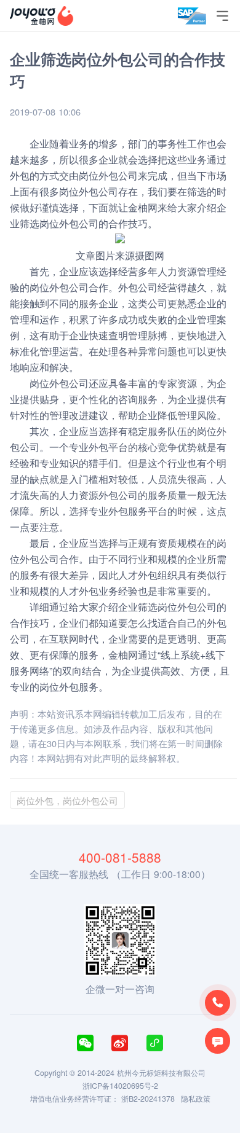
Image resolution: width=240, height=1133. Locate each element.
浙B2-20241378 (148, 1098)
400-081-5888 (120, 857)
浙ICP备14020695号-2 (120, 1085)
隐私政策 (195, 1098)
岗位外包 (59, 223)
